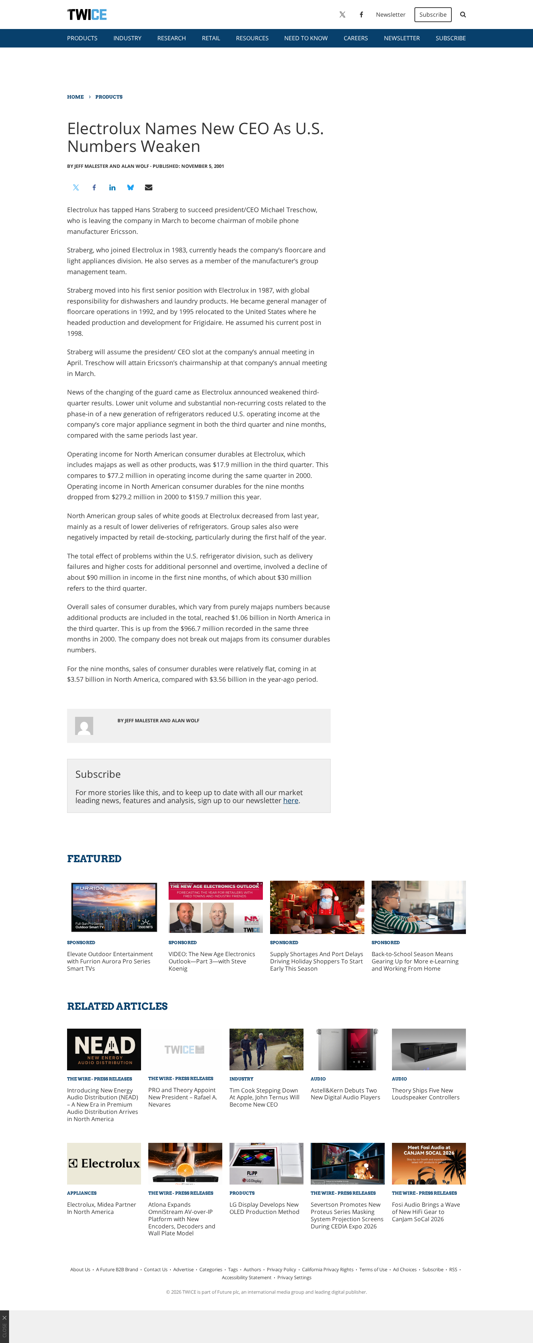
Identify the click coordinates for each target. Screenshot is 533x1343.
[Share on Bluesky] (130, 187)
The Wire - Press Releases (99, 1079)
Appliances (81, 1193)
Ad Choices (405, 1269)
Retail (211, 38)
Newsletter (391, 14)
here (290, 800)
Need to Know (306, 38)
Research (171, 38)
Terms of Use (373, 1269)
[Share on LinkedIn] (112, 187)
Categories (210, 1269)
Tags (233, 1269)
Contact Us (156, 1269)
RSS (453, 1269)
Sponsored (81, 942)
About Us (80, 1269)
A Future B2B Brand (117, 1269)
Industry (127, 38)
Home (75, 97)
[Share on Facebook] (94, 187)
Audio (318, 1079)
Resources (252, 38)
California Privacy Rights (328, 1269)
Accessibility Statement (247, 1277)
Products (82, 38)
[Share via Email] (149, 187)
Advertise (183, 1269)
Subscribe (433, 14)
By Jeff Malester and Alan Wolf (108, 166)
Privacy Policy (281, 1269)
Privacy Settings (294, 1277)
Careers (356, 38)
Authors (252, 1269)
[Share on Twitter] (76, 187)
